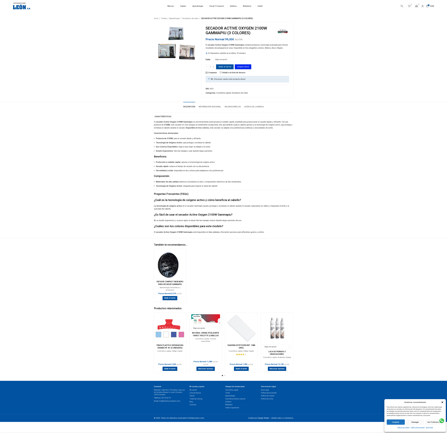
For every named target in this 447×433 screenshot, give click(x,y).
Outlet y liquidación (232, 408)
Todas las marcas (196, 399)
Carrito (192, 396)
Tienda (164, 18)
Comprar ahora (243, 67)
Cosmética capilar (223, 93)
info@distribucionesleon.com (169, 401)
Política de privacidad (418, 427)
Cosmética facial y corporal (235, 399)
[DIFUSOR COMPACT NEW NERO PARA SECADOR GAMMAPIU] (170, 265)
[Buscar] (402, 6)
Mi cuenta (193, 390)
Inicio (156, 18)
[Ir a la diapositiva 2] (224, 375)
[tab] (189, 105)
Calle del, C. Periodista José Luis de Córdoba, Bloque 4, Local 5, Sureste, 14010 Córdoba (169, 392)
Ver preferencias (434, 422)
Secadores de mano (190, 18)
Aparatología (174, 18)
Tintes (227, 393)
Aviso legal (429, 427)
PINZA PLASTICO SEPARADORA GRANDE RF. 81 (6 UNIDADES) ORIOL (170, 348)
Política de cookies (403, 427)
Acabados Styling (284, 357)
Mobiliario (228, 405)
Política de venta (267, 399)
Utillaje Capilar (177, 351)
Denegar (415, 422)
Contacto (193, 405)
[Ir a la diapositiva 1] (222, 375)
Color (208, 59)
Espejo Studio (263, 418)
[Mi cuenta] (422, 6)
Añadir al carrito (224, 67)
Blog (191, 402)
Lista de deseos (195, 393)
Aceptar (395, 422)
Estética (228, 402)
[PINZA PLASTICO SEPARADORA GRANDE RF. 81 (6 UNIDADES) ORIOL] (170, 328)
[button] (442, 402)
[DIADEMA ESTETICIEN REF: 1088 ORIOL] (241, 328)
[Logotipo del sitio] (22, 6)
